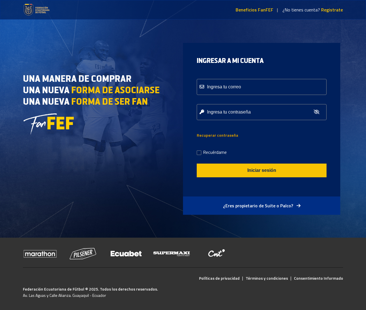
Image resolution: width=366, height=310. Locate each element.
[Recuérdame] (199, 153)
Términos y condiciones (267, 278)
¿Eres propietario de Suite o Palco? (258, 205)
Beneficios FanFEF (254, 9)
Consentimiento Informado (318, 278)
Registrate (332, 9)
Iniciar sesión (261, 170)
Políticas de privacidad (219, 278)
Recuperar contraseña (217, 135)
